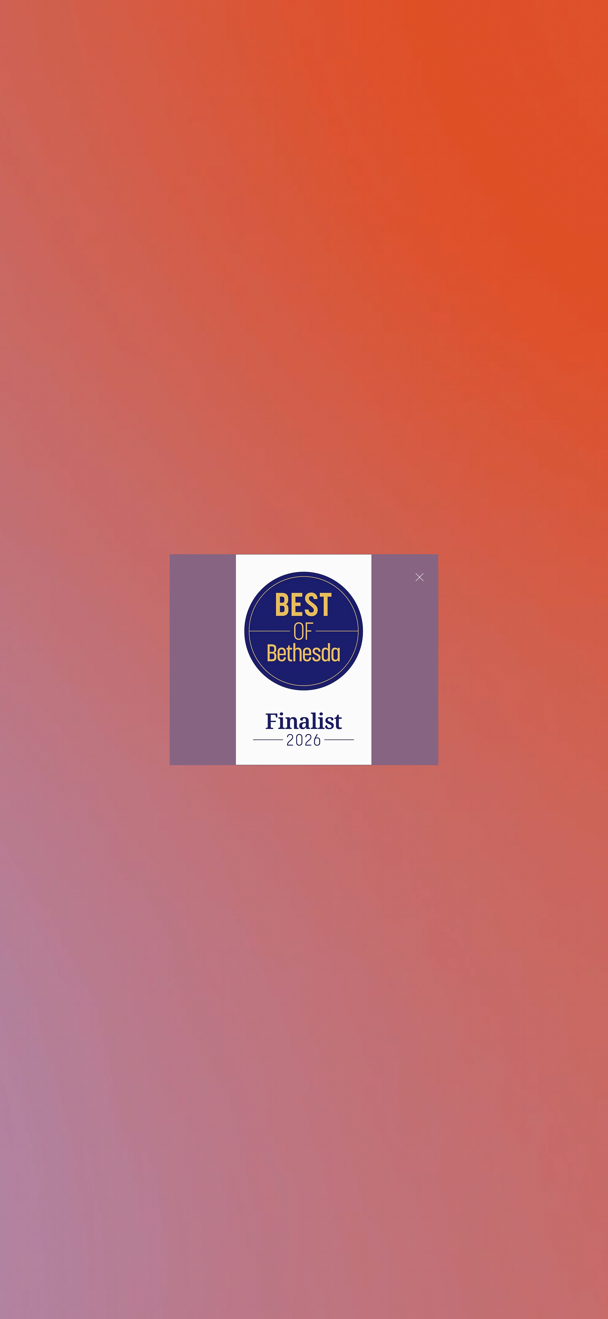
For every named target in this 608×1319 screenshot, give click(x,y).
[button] (419, 577)
